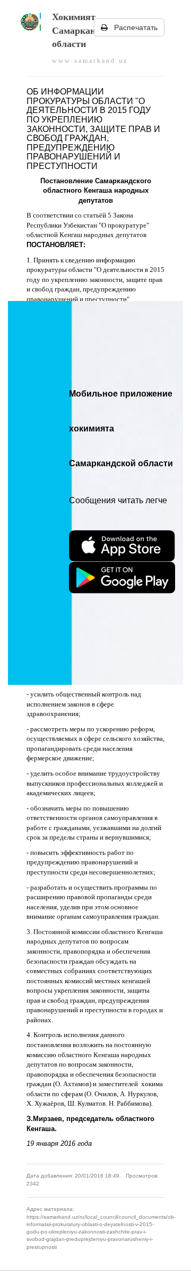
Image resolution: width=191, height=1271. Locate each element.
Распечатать (133, 27)
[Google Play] (122, 578)
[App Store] (122, 546)
